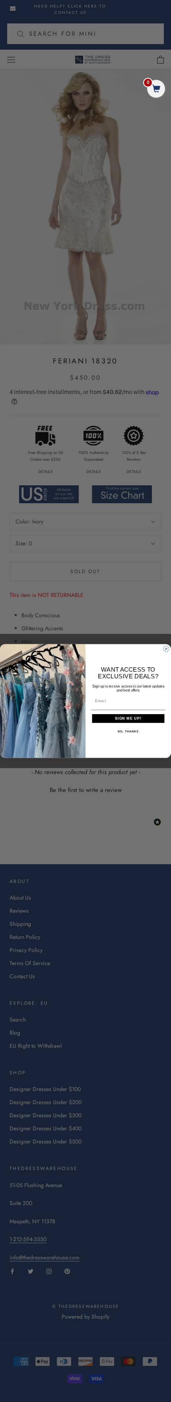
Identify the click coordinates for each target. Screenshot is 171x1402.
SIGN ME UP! (128, 718)
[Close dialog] (166, 648)
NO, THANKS (128, 732)
